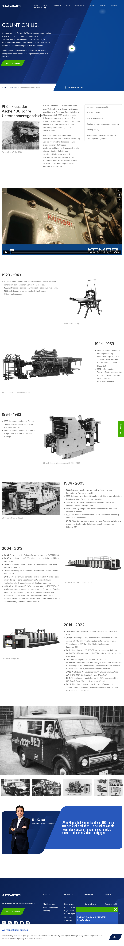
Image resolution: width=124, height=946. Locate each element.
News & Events (93, 113)
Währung (46, 910)
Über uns (102, 6)
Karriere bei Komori (95, 118)
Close (115, 937)
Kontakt (114, 6)
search (39, 7)
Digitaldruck (69, 904)
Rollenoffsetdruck (71, 907)
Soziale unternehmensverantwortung (103, 124)
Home (36, 6)
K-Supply (67, 917)
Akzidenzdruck (49, 904)
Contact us (121, 429)
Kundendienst (80, 6)
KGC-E (68, 6)
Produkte (57, 6)
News (92, 6)
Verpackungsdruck (50, 907)
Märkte (46, 6)
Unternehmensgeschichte (98, 107)
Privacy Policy (93, 130)
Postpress (68, 920)
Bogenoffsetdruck (71, 910)
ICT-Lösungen (69, 914)
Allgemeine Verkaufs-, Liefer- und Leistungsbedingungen (101, 137)
